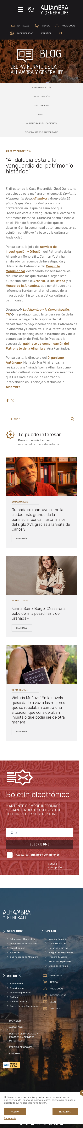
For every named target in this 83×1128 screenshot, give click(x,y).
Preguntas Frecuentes (61, 952)
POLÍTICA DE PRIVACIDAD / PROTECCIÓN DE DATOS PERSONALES (23, 1037)
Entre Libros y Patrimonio (24, 1006)
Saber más (10, 1118)
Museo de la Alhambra (22, 286)
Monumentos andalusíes (23, 943)
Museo (41, 114)
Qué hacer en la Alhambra (24, 957)
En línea (14, 997)
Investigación (41, 96)
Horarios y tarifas (58, 948)
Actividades (17, 983)
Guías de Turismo (58, 966)
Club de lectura (18, 1001)
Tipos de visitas (57, 943)
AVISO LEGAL (16, 1027)
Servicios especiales (60, 961)
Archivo (39, 281)
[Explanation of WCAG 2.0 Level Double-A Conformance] (22, 1065)
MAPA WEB (15, 1020)
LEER (21, 538)
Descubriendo (41, 105)
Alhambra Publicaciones (41, 123)
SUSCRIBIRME (39, 844)
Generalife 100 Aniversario (41, 132)
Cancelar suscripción (55, 865)
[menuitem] (46, 33)
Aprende (14, 952)
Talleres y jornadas (20, 992)
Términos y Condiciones (44, 854)
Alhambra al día (41, 87)
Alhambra (39, 198)
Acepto (15, 1112)
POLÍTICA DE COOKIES (21, 1047)
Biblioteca (57, 281)
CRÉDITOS (14, 1053)
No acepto (65, 1112)
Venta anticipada (58, 939)
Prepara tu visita (58, 957)
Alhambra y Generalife (22, 939)
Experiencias (17, 988)
